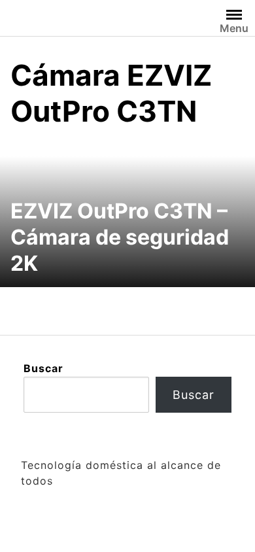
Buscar (43, 368)
